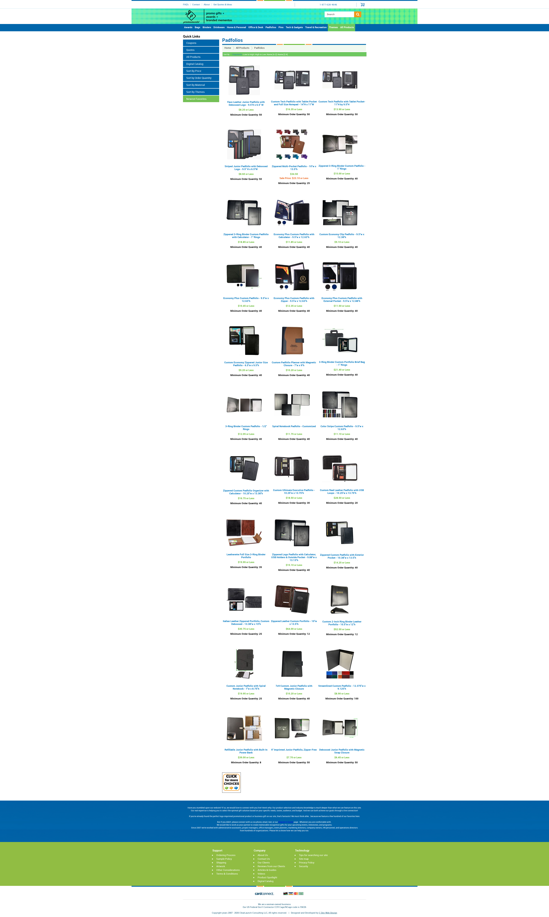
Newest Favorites (196, 99)
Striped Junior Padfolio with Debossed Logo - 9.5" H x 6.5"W (246, 168)
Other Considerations (228, 870)
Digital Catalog (194, 64)
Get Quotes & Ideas (222, 4)
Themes (333, 27)
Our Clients (264, 862)
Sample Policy (224, 858)
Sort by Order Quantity (198, 78)
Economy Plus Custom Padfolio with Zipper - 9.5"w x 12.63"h (294, 299)
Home (227, 47)
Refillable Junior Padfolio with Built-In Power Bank (246, 751)
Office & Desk (255, 27)
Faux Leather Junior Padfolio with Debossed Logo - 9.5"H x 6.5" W (246, 103)
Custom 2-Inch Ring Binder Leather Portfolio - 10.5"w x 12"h (341, 623)
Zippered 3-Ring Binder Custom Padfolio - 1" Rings (342, 167)
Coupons (191, 43)
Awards (188, 27)
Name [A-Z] (272, 54)
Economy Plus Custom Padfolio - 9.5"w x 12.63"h (246, 299)
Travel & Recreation (316, 27)
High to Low (260, 54)
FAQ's (186, 4)
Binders (207, 27)
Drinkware (219, 27)
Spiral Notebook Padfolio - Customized (294, 426)
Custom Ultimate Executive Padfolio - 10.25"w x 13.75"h (294, 491)
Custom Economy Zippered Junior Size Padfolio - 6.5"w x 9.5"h (246, 364)
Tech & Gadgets (294, 27)
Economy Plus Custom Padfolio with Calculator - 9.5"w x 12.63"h (294, 236)
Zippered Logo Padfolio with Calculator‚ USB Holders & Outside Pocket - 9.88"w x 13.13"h (294, 557)
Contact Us (264, 858)
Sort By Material (195, 85)
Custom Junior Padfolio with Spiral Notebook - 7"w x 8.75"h (246, 687)
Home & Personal (236, 27)
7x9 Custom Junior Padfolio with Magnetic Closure (294, 687)
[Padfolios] (231, 789)
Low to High (248, 54)
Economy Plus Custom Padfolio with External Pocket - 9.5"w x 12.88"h (342, 299)
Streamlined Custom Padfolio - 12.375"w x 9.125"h (342, 687)
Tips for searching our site (313, 855)
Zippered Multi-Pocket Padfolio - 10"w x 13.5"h (294, 168)
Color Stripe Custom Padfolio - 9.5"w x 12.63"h (342, 428)
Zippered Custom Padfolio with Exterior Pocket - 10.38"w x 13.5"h (342, 556)
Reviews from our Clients (271, 866)
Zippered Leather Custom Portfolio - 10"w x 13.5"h (294, 622)
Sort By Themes (195, 92)
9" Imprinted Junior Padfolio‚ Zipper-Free (294, 749)
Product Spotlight (267, 877)
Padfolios (270, 27)
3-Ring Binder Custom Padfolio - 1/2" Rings (246, 428)
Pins (281, 27)
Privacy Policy (306, 862)
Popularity (237, 54)
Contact (196, 4)
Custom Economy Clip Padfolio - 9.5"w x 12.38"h (341, 236)
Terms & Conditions (227, 873)
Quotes (190, 50)
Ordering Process (225, 855)
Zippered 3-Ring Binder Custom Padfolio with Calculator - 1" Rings (246, 236)
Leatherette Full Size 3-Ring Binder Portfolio (246, 556)
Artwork (220, 866)
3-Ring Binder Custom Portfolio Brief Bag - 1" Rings (342, 363)
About (207, 4)
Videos (261, 873)
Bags (197, 27)
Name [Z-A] (283, 54)
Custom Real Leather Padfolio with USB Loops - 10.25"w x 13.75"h (342, 491)
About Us (263, 855)
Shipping (221, 862)
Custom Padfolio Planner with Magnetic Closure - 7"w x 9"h (294, 364)
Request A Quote (285, 822)
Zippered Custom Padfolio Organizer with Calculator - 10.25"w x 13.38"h (246, 492)
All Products (347, 27)
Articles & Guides (267, 870)
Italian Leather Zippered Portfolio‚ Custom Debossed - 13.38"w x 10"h (246, 622)
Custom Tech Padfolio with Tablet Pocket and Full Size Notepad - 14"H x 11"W (294, 103)
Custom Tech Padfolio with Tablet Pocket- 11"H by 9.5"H (342, 103)
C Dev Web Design (328, 912)
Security (303, 866)
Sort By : (226, 54)
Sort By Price (193, 71)
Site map (304, 858)
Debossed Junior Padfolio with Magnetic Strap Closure (342, 751)
